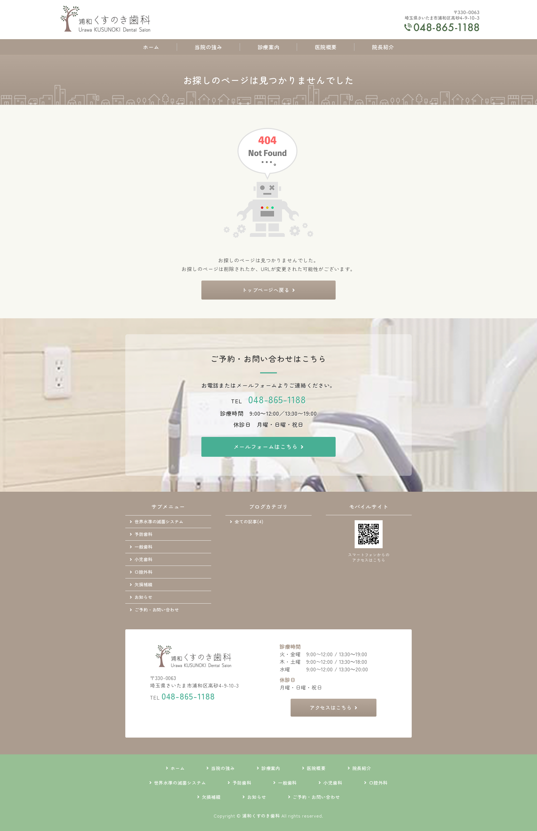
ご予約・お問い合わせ (157, 609)
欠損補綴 (143, 584)
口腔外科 (143, 572)
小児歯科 (143, 559)
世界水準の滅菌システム (159, 521)
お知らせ (143, 597)
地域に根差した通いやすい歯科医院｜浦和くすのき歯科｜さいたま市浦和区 (107, 19)
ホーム (151, 47)
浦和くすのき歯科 (261, 815)
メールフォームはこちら (266, 446)
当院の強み (208, 47)
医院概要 (326, 47)
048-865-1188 (277, 399)
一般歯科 (143, 546)
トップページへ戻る (265, 289)
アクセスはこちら (331, 707)
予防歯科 (143, 534)
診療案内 (268, 47)
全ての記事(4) (249, 521)
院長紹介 (383, 47)
